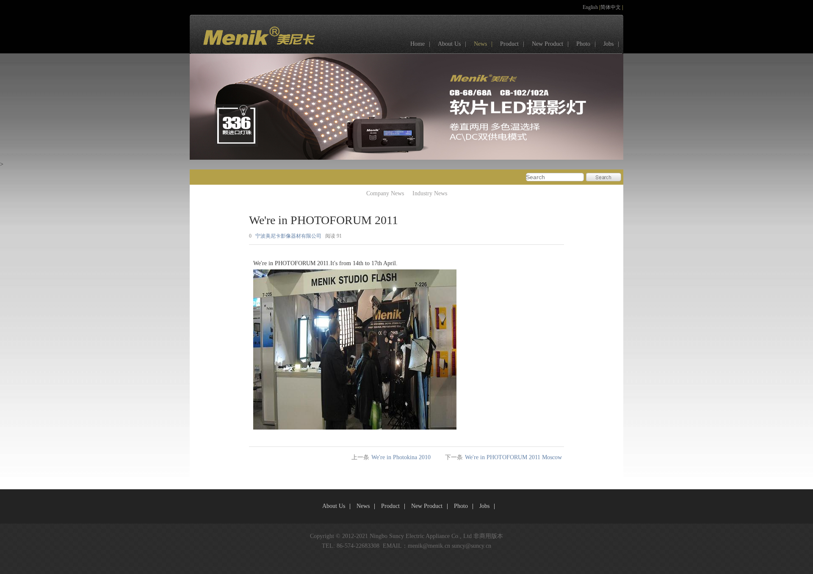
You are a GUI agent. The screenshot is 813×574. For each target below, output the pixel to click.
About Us (452, 44)
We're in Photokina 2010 (401, 457)
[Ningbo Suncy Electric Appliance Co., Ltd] (253, 49)
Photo (586, 44)
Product (512, 44)
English (591, 7)
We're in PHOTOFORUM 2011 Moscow (513, 457)
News (483, 44)
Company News (385, 193)
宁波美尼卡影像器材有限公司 (288, 236)
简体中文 (611, 7)
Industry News (429, 193)
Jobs (611, 44)
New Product (550, 44)
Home (420, 44)
